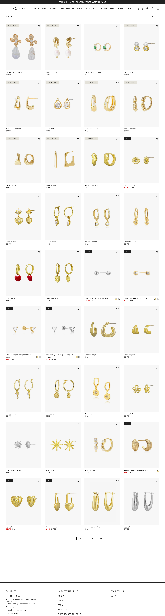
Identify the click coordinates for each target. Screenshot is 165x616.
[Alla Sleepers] (63, 388)
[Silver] (119, 299)
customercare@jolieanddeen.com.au (20, 604)
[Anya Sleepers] (102, 445)
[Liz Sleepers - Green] (102, 47)
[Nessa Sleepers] (23, 160)
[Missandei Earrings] (23, 103)
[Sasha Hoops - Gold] (102, 501)
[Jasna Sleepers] (142, 216)
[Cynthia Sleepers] (102, 103)
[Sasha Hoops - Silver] (142, 501)
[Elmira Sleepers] (63, 273)
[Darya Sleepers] (23, 388)
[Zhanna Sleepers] (102, 388)
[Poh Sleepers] (23, 273)
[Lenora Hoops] (63, 216)
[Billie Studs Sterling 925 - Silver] (102, 273)
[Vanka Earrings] (23, 501)
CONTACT (62, 600)
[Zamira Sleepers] (102, 216)
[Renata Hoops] (102, 329)
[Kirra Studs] (142, 47)
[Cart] (158, 8)
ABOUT (61, 596)
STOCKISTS (62, 609)
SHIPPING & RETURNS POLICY (70, 614)
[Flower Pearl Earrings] (23, 47)
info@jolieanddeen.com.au (16, 610)
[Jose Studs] (63, 445)
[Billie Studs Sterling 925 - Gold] (142, 273)
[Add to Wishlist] (38, 26)
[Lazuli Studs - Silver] (23, 445)
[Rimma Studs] (23, 216)
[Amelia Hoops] (63, 160)
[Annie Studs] (142, 388)
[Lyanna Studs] (142, 160)
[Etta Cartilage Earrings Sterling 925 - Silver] (63, 329)
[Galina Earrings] (63, 501)
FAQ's (60, 605)
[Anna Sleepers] (142, 103)
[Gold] (116, 299)
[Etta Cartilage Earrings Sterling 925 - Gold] (23, 329)
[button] (36, 8)
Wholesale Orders (13, 613)
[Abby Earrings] (63, 47)
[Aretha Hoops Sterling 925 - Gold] (142, 445)
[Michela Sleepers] (102, 160)
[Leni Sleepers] (142, 329)
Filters (11, 16)
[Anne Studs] (63, 103)
